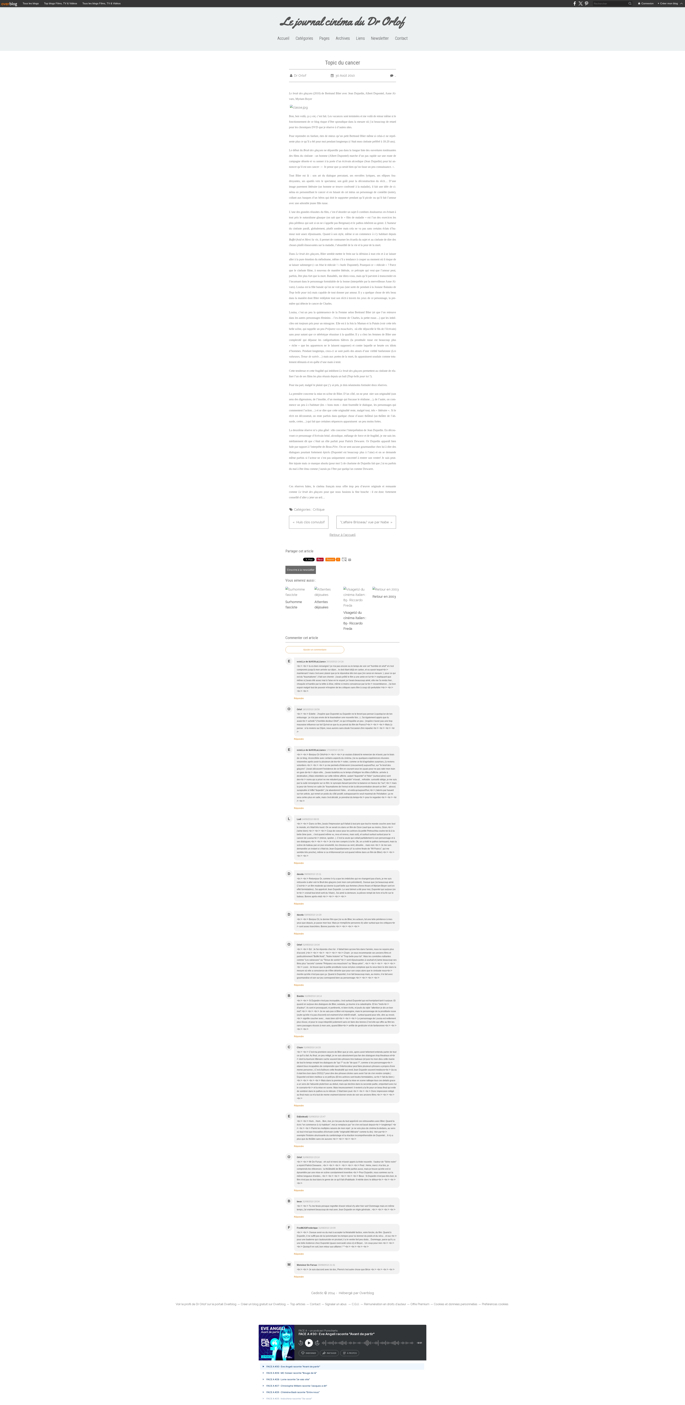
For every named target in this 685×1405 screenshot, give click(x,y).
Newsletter (380, 38)
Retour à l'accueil (342, 535)
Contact (401, 38)
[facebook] (574, 3)
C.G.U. (355, 1304)
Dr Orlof (201, 1304)
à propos (352, 1353)
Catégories (304, 38)
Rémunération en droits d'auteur (385, 1304)
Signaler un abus (336, 1304)
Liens (360, 38)
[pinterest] (586, 3)
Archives (343, 38)
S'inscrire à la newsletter (300, 569)
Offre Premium (419, 1304)
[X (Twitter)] (580, 3)
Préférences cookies (495, 1304)
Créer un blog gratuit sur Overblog (263, 1304)
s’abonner (311, 1353)
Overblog (366, 1293)
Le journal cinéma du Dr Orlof (342, 21)
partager (331, 1353)
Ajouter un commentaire (314, 649)
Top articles (297, 1304)
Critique (319, 509)
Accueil (283, 38)
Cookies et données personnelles (455, 1304)
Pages (324, 38)
